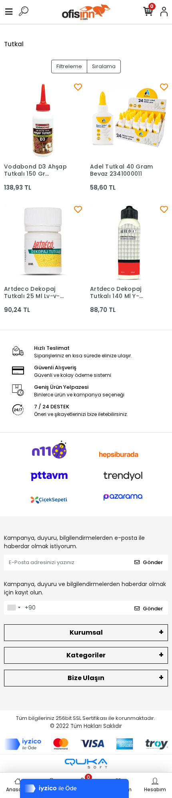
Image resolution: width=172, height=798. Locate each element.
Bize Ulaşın (86, 677)
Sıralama (104, 66)
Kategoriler (86, 655)
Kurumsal (86, 632)
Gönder (153, 562)
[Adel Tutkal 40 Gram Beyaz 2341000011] (129, 120)
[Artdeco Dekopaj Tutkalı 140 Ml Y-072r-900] (129, 242)
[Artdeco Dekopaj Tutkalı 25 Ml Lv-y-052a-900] (43, 242)
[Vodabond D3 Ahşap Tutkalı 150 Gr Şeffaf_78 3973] (43, 120)
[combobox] (13, 608)
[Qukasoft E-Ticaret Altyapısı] (86, 764)
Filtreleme (69, 66)
